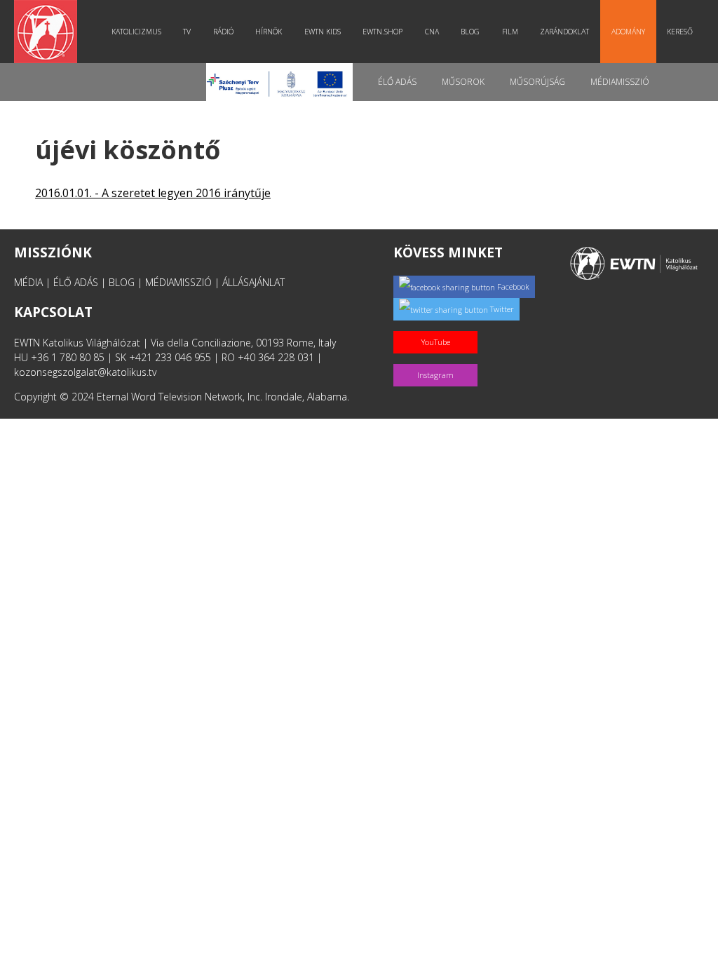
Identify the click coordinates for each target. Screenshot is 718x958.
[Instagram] (438, 360)
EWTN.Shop (382, 31)
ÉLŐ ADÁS (75, 282)
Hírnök (268, 31)
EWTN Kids (322, 31)
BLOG (122, 282)
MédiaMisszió (619, 82)
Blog (470, 31)
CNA (432, 31)
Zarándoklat (564, 31)
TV (187, 31)
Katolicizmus (136, 31)
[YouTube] (438, 327)
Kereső (680, 31)
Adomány (628, 31)
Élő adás (397, 82)
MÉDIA (28, 282)
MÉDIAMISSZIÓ (178, 282)
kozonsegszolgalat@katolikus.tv (85, 372)
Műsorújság (537, 82)
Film (510, 31)
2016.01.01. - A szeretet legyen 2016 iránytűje (153, 193)
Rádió (223, 31)
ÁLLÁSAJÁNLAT (253, 282)
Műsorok (463, 82)
